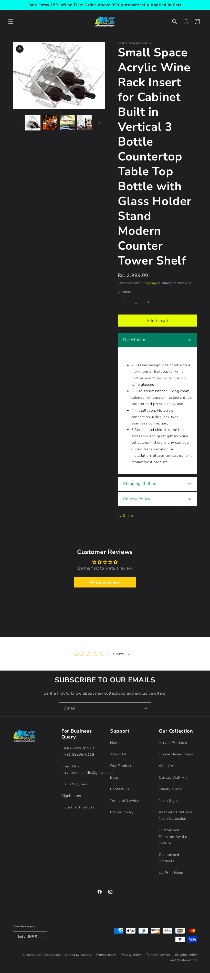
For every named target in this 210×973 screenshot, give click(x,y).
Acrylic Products (173, 742)
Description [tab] (134, 340)
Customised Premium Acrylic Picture (173, 836)
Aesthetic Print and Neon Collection (175, 815)
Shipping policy (186, 955)
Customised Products (169, 858)
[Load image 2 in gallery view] (50, 122)
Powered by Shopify (76, 955)
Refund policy (122, 812)
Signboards (71, 795)
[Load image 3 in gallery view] (67, 122)
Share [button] (128, 515)
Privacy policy (131, 955)
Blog (114, 777)
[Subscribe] (145, 708)
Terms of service (158, 955)
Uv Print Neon (171, 872)
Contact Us (119, 789)
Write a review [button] (105, 582)
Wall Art (166, 765)
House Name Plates (176, 754)
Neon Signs (169, 800)
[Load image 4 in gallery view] (84, 122)
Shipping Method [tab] (139, 483)
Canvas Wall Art (173, 777)
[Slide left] (18, 122)
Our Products (121, 765)
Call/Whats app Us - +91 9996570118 (77, 751)
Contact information (183, 960)
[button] (10, 21)
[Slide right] (99, 122)
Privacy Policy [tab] (136, 499)
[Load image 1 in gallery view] (32, 122)
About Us (118, 754)
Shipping (149, 283)
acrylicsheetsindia (49, 955)
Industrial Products (77, 807)
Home (115, 742)
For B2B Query (74, 784)
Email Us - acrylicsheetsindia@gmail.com (87, 769)
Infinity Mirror (170, 789)
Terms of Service (124, 800)
